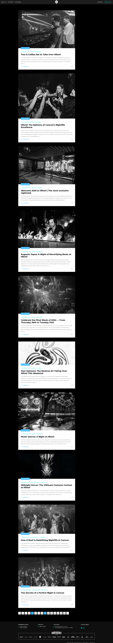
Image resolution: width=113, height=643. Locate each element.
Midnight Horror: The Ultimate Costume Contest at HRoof (46, 486)
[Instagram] (84, 628)
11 (51, 613)
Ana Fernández (34, 482)
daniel (32, 51)
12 (55, 613)
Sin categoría (25, 48)
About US (3, 2)
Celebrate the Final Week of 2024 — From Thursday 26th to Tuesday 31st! (43, 321)
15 (64, 613)
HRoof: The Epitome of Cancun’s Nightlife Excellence (43, 126)
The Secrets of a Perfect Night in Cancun (42, 593)
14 (61, 613)
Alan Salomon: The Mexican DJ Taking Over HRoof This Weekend (44, 372)
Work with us (92, 642)
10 (48, 613)
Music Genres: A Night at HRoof (37, 437)
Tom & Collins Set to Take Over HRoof (41, 54)
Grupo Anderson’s (78, 642)
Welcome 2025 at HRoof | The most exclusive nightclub (45, 191)
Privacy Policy (86, 642)
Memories (100, 2)
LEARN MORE (25, 66)
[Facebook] (81, 628)
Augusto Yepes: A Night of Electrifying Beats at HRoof (46, 255)
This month (11, 2)
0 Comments (38, 51)
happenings (18, 2)
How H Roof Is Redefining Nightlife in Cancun (45, 540)
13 (58, 613)
